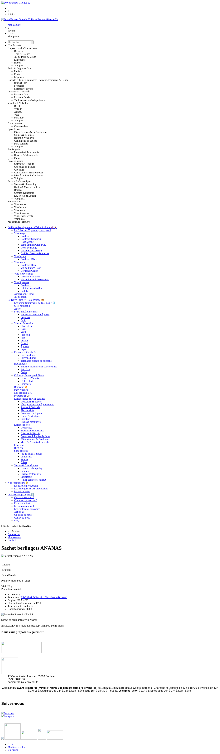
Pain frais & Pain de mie (26, 152)
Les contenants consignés (27, 509)
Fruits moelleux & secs (32, 430)
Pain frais (25, 369)
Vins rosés (19, 210)
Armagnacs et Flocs (24, 294)
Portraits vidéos (22, 491)
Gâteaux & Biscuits (30, 433)
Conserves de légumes (32, 413)
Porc (23, 337)
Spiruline (25, 419)
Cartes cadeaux (22, 126)
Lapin (24, 349)
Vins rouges (20, 204)
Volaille (18, 109)
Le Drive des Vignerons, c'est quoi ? (32, 230)
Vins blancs (20, 207)
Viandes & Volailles (18, 103)
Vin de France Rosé (31, 267)
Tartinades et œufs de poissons (29, 100)
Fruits (17, 74)
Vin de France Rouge (31, 250)
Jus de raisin (20, 296)
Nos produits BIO (23, 392)
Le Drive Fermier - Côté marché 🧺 (26, 299)
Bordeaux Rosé (28, 265)
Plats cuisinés (21, 143)
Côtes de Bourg (29, 247)
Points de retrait (22, 503)
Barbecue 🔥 (21, 387)
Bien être (18, 448)
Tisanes (24, 459)
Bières (17, 62)
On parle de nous (23, 514)
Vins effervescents (23, 216)
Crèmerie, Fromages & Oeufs (53, 80)
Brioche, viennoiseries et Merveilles (39, 366)
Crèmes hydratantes (24, 192)
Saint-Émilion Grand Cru (33, 244)
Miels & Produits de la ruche (35, 442)
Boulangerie (14, 149)
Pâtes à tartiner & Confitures (28, 175)
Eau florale (26, 476)
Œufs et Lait (20, 82)
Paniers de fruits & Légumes (35, 314)
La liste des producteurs (26, 485)
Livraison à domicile (24, 506)
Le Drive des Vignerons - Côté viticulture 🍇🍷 (32, 227)
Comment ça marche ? (25, 500)
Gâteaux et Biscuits (24, 164)
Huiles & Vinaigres (24, 137)
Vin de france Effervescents (35, 279)
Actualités (19, 511)
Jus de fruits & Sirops (25, 56)
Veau (16, 114)
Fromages (19, 85)
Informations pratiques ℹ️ (21, 494)
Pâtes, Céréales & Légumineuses (30, 132)
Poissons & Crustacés (19, 91)
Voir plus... (19, 65)
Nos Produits (14, 45)
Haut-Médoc (27, 241)
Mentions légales (16, 747)
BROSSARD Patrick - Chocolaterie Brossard (44, 597)
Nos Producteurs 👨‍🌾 (18, 482)
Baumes (18, 190)
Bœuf (17, 106)
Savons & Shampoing (25, 184)
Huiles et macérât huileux (33, 479)
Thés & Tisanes (22, 54)
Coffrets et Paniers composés (23, 80)
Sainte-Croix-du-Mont (32, 288)
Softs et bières (21, 450)
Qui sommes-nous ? (24, 497)
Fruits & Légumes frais (19, 68)
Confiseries (26, 427)
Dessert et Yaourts (30, 378)
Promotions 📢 (22, 395)
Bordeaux (26, 236)
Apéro (17, 308)
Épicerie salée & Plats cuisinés (29, 398)
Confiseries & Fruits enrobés (28, 172)
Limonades (19, 59)
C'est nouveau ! (22, 305)
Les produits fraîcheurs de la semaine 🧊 (35, 303)
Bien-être (19, 51)
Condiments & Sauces (25, 140)
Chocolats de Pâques (24, 166)
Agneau (18, 111)
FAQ (16, 520)
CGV (10, 744)
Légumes (19, 77)
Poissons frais (21, 94)
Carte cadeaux (15, 123)
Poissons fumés (22, 97)
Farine (17, 158)
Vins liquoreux (21, 213)
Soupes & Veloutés (23, 135)
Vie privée (13, 750)
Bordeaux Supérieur (31, 239)
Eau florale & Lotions (25, 195)
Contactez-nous (22, 517)
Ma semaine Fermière (19, 221)
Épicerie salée (15, 129)
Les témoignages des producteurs (31, 488)
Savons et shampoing (31, 468)
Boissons (32, 48)
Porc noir (19, 117)
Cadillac (25, 291)
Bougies (12, 201)
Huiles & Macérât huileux (27, 187)
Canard (24, 343)
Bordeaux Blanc (29, 259)
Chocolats (19, 169)
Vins (18, 201)
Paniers (18, 71)
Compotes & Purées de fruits (35, 436)
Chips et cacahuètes (18, 48)
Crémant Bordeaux (30, 276)
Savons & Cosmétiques (19, 181)
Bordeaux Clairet (29, 270)
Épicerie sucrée (15, 161)
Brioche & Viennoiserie (26, 155)
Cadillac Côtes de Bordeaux (35, 253)
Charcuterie (26, 326)
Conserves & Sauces (31, 401)
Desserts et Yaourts (23, 88)
